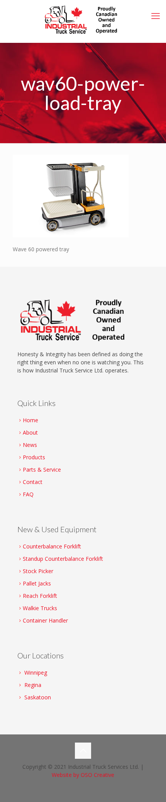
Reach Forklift (40, 595)
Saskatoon (37, 697)
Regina (32, 685)
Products (34, 457)
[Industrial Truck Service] (83, 19)
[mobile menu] (155, 15)
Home (30, 420)
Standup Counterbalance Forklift (63, 558)
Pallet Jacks (37, 583)
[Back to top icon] (83, 751)
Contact (32, 482)
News (30, 444)
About (30, 432)
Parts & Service (42, 469)
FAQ (28, 494)
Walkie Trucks (40, 608)
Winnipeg (35, 672)
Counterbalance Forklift (52, 546)
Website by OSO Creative (83, 774)
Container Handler (45, 620)
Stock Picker (38, 571)
